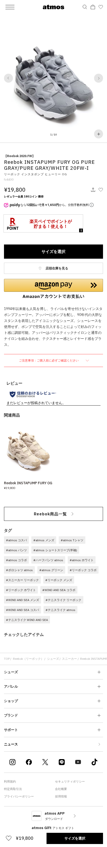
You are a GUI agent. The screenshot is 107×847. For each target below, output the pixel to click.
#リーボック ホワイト (21, 590)
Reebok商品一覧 (50, 513)
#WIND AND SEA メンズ (22, 600)
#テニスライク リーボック (63, 600)
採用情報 (61, 796)
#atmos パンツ (16, 550)
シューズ (53, 659)
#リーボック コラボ (83, 570)
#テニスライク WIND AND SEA (27, 620)
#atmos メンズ (43, 540)
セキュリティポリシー (70, 781)
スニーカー (69, 659)
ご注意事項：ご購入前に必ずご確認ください (49, 360)
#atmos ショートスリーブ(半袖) (55, 550)
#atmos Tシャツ (72, 540)
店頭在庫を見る (56, 268)
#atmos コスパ (16, 540)
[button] (8, 78)
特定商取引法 (13, 789)
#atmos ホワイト (82, 560)
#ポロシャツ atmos (19, 570)
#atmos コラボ (16, 560)
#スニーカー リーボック (22, 580)
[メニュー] (9, 6)
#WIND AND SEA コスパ (22, 610)
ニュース (11, 744)
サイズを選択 (53, 251)
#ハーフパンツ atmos (48, 560)
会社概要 (61, 789)
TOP (7, 659)
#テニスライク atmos (60, 610)
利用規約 (10, 781)
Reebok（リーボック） (28, 659)
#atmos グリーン (51, 570)
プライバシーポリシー (19, 796)
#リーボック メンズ (58, 580)
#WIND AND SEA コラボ (58, 590)
